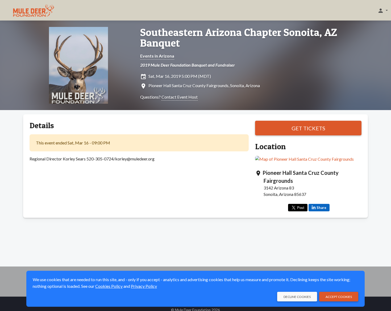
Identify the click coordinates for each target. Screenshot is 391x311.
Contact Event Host (179, 96)
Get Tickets (308, 128)
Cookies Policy (109, 286)
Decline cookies (297, 297)
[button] (382, 10)
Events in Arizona (157, 55)
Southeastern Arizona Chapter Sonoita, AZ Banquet (238, 37)
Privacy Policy (144, 286)
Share (321, 207)
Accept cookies (339, 297)
